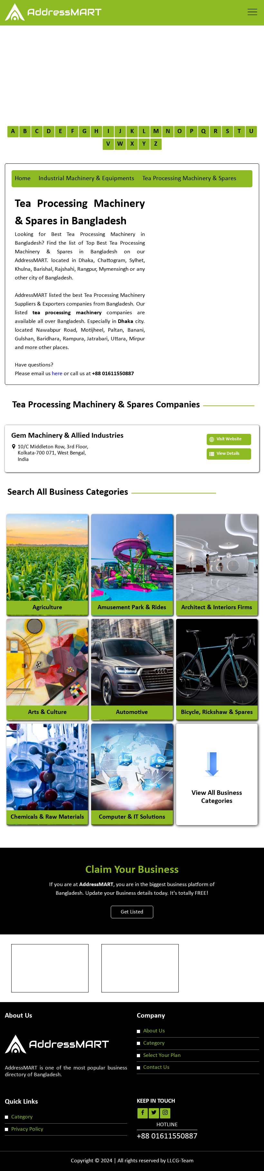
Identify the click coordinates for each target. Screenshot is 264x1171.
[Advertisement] (132, 74)
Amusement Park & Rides (132, 607)
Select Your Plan (162, 1055)
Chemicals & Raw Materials (47, 817)
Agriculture (47, 607)
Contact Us (156, 1067)
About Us (154, 1031)
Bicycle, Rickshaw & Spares (217, 712)
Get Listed (132, 912)
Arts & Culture (47, 712)
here (57, 374)
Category (154, 1043)
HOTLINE (167, 1131)
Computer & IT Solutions (132, 817)
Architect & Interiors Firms (216, 607)
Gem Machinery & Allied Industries (67, 436)
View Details (228, 453)
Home (23, 178)
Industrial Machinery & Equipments (86, 178)
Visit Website (228, 439)
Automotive (132, 712)
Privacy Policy (27, 1129)
